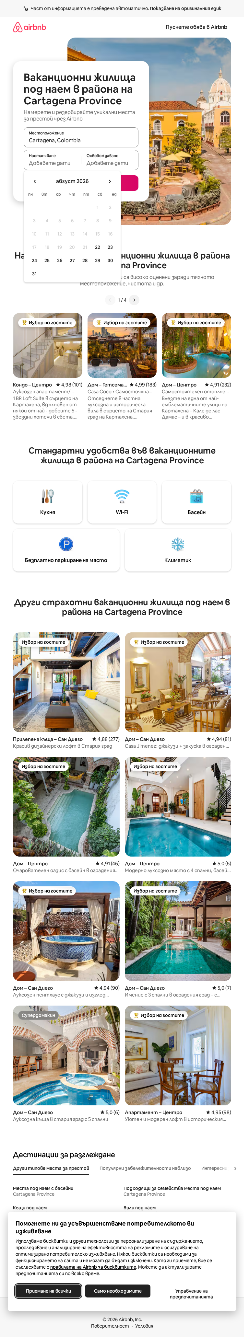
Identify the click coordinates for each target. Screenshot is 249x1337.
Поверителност (110, 1326)
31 (34, 274)
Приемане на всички (48, 1291)
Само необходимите (118, 1291)
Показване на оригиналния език (185, 8)
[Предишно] (110, 300)
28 (85, 260)
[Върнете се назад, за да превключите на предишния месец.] (35, 181)
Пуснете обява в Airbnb (196, 27)
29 (97, 260)
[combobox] (81, 140)
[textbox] (52, 163)
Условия (144, 1326)
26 (59, 260)
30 (110, 260)
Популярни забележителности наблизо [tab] (145, 1168)
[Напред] (134, 300)
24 (34, 260)
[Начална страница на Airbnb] (29, 27)
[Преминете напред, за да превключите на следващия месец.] (110, 181)
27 (72, 260)
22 (97, 247)
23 (110, 247)
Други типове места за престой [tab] (51, 1168)
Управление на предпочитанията (191, 1294)
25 (47, 260)
